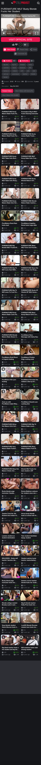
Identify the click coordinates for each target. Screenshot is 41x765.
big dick (6, 64)
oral (34, 71)
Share (35, 49)
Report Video (24, 49)
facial (14, 67)
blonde (33, 74)
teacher (25, 74)
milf (22, 71)
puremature (15, 74)
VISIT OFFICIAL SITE (20, 39)
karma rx (6, 71)
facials (5, 77)
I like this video (13, 44)
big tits (14, 64)
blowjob (22, 64)
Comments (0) (22, 53)
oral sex (6, 74)
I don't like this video (16, 44)
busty (30, 64)
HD (30, 67)
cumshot (6, 67)
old (28, 71)
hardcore (22, 67)
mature (15, 71)
